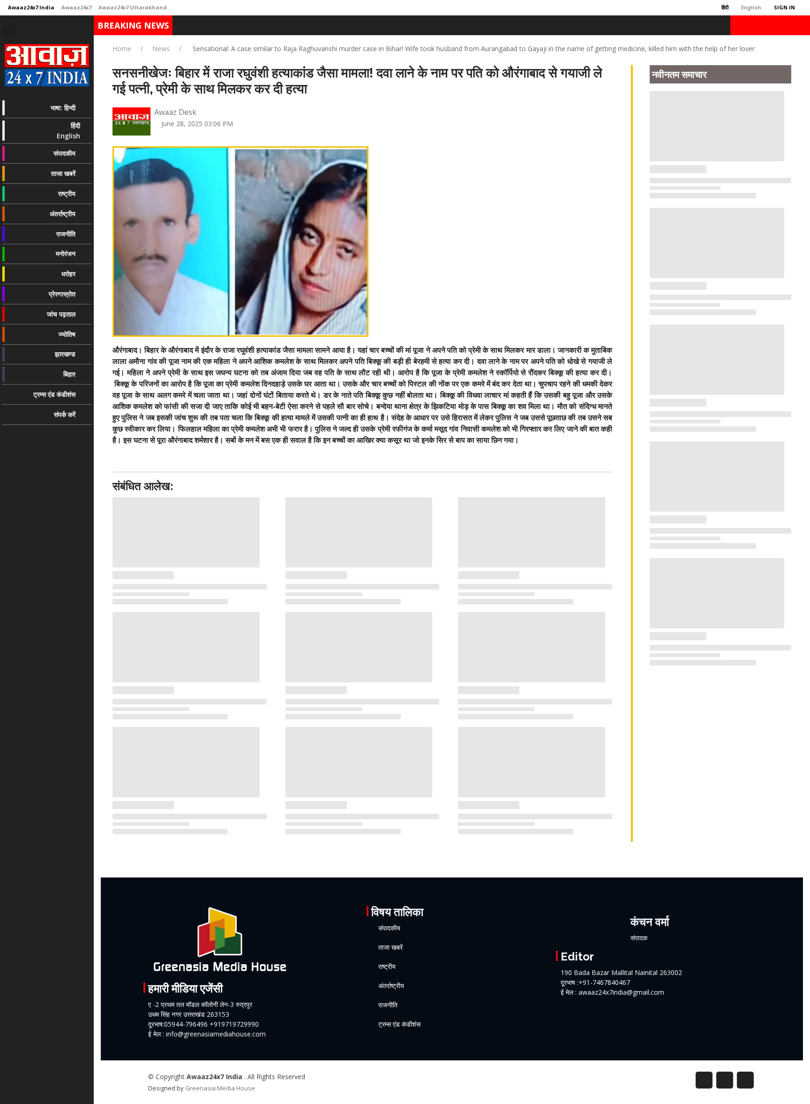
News (161, 48)
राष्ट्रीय (387, 966)
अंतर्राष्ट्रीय (391, 986)
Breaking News (133, 25)
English (750, 7)
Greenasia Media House (220, 1088)
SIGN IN (783, 7)
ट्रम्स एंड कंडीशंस (399, 1024)
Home (121, 48)
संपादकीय (389, 928)
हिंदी (724, 7)
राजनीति (388, 1005)
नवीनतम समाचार (679, 74)
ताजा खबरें (390, 947)
